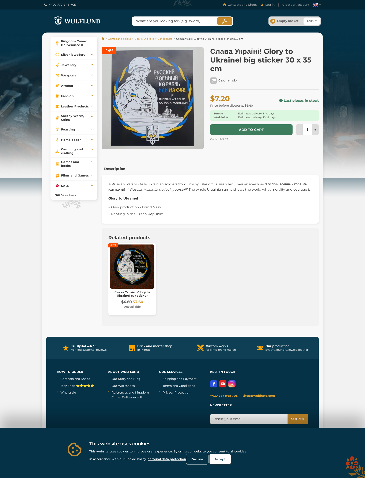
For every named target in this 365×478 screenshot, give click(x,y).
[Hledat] (224, 21)
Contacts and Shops (242, 5)
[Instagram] (232, 383)
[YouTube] (222, 383)
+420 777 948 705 (62, 5)
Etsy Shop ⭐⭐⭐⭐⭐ (77, 386)
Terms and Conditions (179, 386)
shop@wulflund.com (259, 396)
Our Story (119, 379)
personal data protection (166, 459)
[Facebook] (213, 383)
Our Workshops (123, 386)
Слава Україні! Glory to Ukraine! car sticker (132, 294)
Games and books (119, 38)
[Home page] (103, 38)
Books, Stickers (144, 38)
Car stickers (165, 38)
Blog (136, 379)
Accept (220, 459)
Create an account (295, 5)
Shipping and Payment (180, 379)
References (120, 392)
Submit (298, 419)
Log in (270, 5)
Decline (197, 459)
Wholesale (68, 392)
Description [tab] (114, 169)
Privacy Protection (176, 392)
